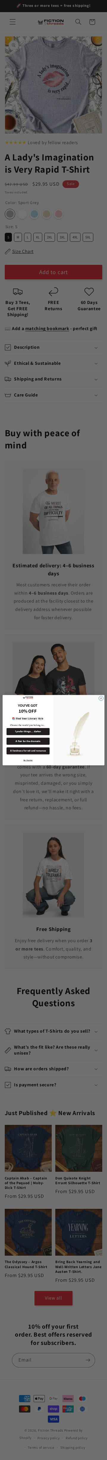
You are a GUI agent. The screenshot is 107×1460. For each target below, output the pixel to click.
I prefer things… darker (28, 731)
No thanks (28, 760)
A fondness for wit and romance (28, 750)
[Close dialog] (101, 698)
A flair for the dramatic (27, 741)
